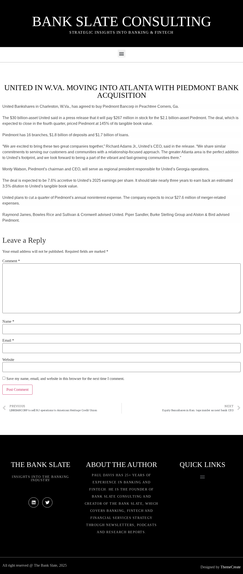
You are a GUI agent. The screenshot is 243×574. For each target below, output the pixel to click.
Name (8, 321)
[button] (122, 53)
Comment (11, 261)
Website (8, 360)
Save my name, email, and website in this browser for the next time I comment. (65, 379)
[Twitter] (47, 502)
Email (8, 340)
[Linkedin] (33, 502)
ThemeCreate (230, 567)
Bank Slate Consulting (121, 21)
